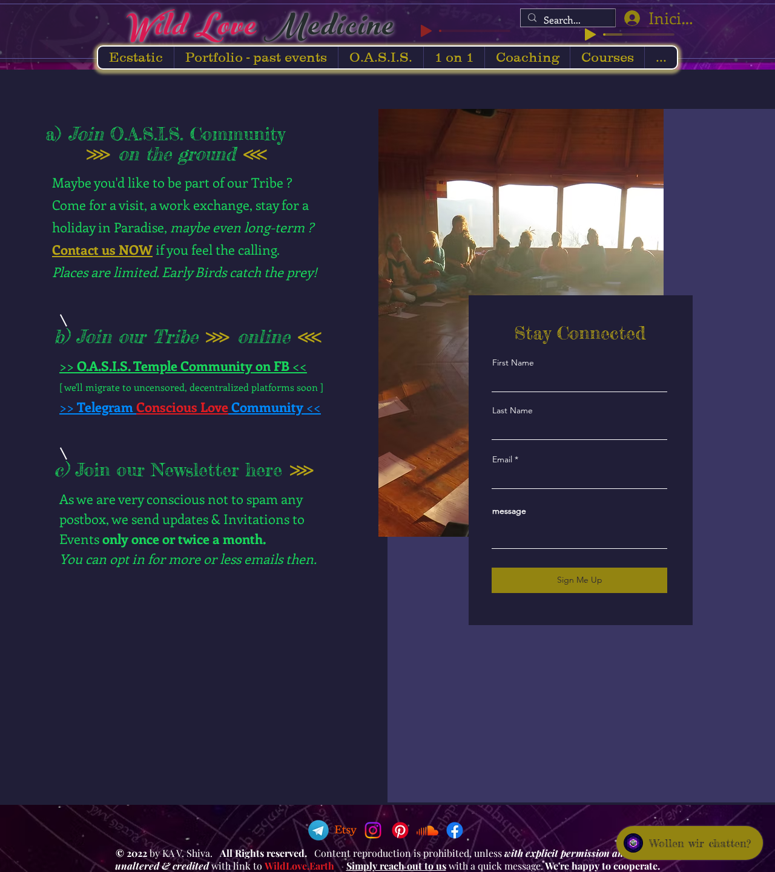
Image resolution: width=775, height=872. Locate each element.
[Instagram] (373, 830)
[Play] (590, 34)
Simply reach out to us (396, 865)
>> (68, 365)
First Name (513, 362)
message (509, 510)
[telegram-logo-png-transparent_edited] (318, 830)
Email (502, 459)
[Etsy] (346, 830)
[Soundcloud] (427, 830)
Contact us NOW (102, 249)
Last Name (512, 410)
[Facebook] (455, 830)
